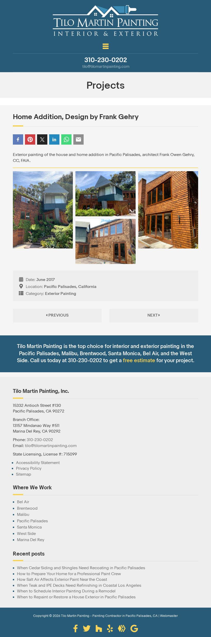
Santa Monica (29, 527)
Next (153, 315)
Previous (58, 315)
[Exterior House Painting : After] (168, 211)
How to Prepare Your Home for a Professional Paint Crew (69, 574)
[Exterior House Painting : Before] (105, 241)
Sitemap (23, 474)
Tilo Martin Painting (75, 616)
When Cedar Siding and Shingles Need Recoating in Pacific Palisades (81, 568)
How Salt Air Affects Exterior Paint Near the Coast (62, 579)
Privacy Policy (28, 468)
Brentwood (27, 508)
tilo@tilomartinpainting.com (51, 445)
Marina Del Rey (30, 539)
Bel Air (23, 502)
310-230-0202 (40, 439)
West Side (26, 533)
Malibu (23, 514)
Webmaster (169, 616)
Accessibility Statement (38, 462)
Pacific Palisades (32, 521)
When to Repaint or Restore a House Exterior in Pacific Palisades (76, 597)
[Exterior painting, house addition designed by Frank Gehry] (43, 211)
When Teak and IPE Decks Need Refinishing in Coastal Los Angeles (79, 585)
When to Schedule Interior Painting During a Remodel (66, 591)
